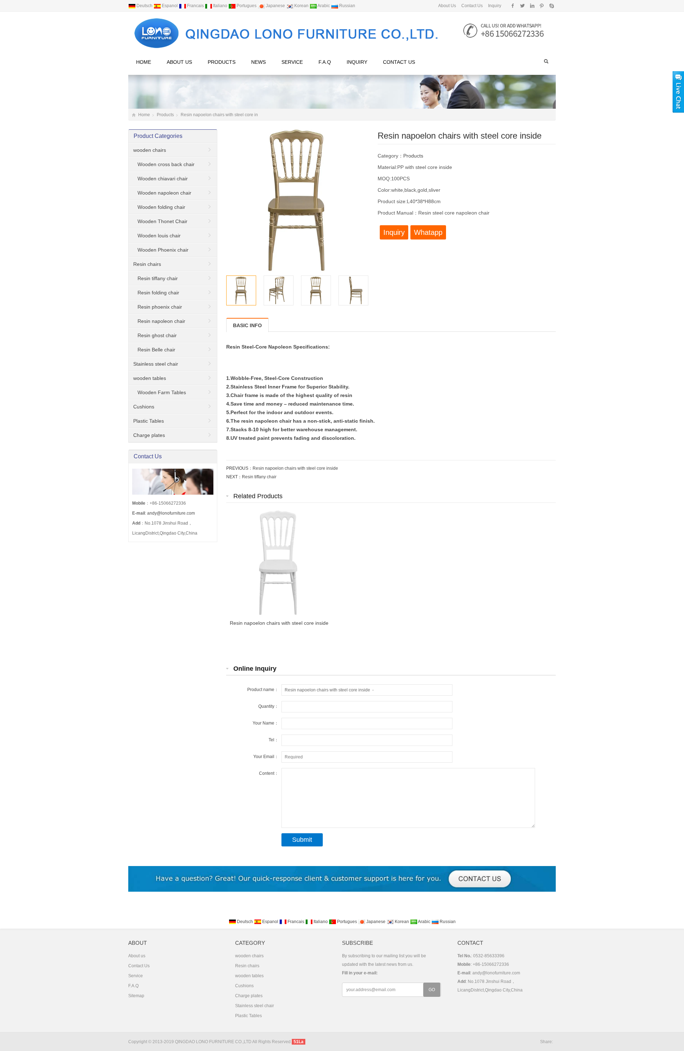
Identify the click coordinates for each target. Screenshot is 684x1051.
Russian (346, 5)
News (258, 62)
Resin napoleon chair (161, 321)
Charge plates (149, 435)
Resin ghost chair (157, 335)
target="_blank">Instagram (532, 5)
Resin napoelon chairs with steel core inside (295, 468)
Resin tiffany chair (259, 476)
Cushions (143, 406)
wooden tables (149, 378)
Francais (195, 5)
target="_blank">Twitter (522, 5)
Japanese (275, 5)
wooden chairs (149, 150)
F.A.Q (324, 62)
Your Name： (266, 723)
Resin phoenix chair (160, 307)
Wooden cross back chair (166, 164)
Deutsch (144, 5)
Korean (301, 5)
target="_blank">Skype (551, 5)
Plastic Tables (148, 421)
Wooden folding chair (161, 207)
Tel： (274, 739)
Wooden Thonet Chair (162, 221)
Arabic (324, 5)
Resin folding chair (158, 292)
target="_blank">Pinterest (541, 5)
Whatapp (428, 232)
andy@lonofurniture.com (171, 513)
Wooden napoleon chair (164, 193)
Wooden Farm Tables (162, 392)
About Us (447, 5)
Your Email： (266, 756)
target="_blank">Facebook (512, 5)
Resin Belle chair (156, 349)
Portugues (246, 5)
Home (143, 62)
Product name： (263, 689)
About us (179, 62)
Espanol (170, 5)
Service (292, 62)
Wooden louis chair (159, 235)
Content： (269, 773)
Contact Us (471, 5)
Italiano (220, 5)
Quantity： (268, 706)
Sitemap (136, 995)
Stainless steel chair (155, 364)
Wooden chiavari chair (163, 178)
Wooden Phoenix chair (163, 250)
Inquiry (494, 5)
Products (221, 62)
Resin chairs (147, 264)
